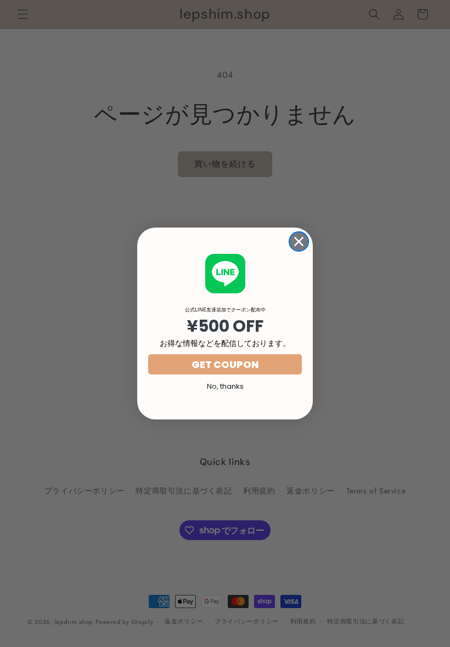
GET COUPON (225, 364)
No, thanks (225, 386)
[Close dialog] (298, 241)
